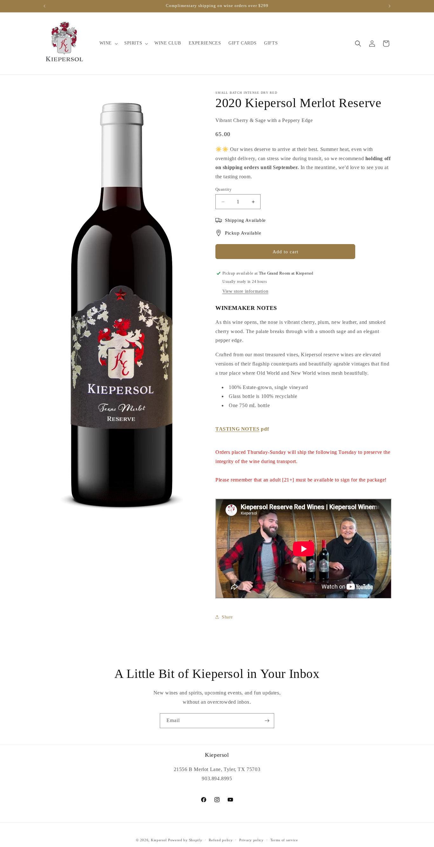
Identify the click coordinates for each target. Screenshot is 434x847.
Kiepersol (159, 840)
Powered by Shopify (185, 840)
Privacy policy (251, 840)
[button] (108, 43)
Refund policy (221, 840)
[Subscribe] (267, 720)
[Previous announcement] (44, 6)
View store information (245, 291)
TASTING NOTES (237, 429)
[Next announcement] (390, 6)
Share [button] (227, 617)
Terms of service (284, 840)
